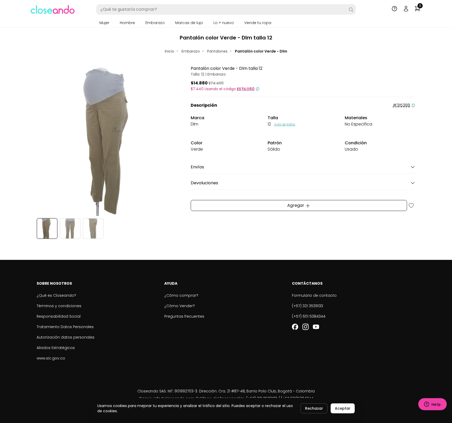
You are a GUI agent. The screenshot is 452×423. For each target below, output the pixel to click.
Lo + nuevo (223, 22)
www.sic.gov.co (51, 358)
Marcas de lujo (189, 22)
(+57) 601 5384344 (308, 316)
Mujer (104, 22)
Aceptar (343, 408)
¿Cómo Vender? (179, 305)
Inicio (169, 51)
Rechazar (314, 408)
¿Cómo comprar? (181, 295)
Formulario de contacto (314, 295)
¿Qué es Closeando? (56, 295)
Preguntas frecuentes (184, 316)
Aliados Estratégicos (56, 347)
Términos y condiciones (59, 305)
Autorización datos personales (65, 337)
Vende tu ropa (257, 22)
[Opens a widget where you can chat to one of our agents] (432, 404)
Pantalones (217, 51)
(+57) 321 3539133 (307, 305)
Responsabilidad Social (59, 316)
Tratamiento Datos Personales (65, 326)
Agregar (296, 205)
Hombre (127, 22)
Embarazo (155, 22)
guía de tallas (284, 124)
